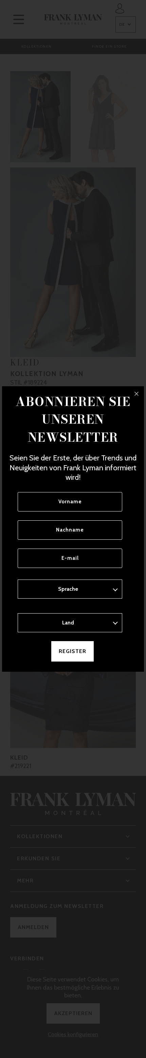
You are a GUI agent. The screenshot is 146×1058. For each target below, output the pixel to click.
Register (72, 651)
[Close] (136, 393)
